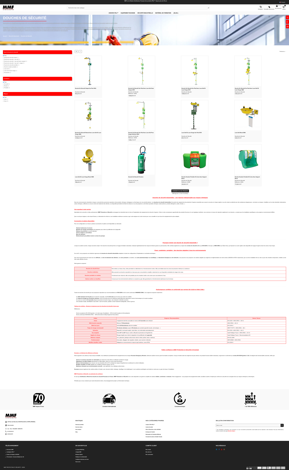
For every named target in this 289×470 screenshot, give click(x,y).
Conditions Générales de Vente (82, 459)
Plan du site (77, 461)
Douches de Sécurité (80, 92)
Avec (6, 99)
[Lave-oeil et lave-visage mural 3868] (88, 160)
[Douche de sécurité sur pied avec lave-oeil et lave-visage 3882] (248, 71)
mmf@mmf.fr (10, 434)
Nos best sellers (78, 427)
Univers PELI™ (113, 13)
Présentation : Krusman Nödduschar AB (15, 456)
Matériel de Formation (163, 13)
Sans (6, 101)
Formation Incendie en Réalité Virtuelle (154, 436)
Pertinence (282, 51)
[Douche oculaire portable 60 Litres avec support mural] (248, 160)
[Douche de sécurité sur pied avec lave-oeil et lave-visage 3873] (195, 71)
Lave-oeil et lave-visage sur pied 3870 (192, 132)
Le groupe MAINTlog (79, 449)
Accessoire (7, 72)
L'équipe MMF (78, 452)
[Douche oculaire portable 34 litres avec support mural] (195, 160)
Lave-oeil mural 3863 (240, 132)
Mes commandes (149, 454)
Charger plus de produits (180, 190)
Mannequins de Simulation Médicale (153, 434)
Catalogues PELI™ (11, 452)
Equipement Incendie (128, 13)
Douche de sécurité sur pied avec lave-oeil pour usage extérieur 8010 (141, 133)
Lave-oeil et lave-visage (10, 70)
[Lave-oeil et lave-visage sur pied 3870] (195, 115)
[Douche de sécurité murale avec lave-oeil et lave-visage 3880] (88, 115)
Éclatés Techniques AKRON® (13, 454)
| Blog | (175, 13)
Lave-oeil (7, 68)
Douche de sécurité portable (11, 65)
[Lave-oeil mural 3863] (248, 115)
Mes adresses (149, 452)
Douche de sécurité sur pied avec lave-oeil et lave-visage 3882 (247, 89)
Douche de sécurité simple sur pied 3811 (85, 88)
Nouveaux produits (79, 424)
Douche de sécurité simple (11, 57)
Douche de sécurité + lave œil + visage (14, 63)
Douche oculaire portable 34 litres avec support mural (194, 177)
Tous (5, 55)
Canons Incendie (149, 427)
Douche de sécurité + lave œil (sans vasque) (15, 61)
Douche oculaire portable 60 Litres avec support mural (247, 177)
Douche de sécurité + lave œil (12, 59)
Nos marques (78, 429)
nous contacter (85, 380)
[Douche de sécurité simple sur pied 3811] (88, 71)
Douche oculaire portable (11, 66)
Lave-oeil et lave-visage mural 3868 (84, 176)
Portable (7, 87)
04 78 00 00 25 (10, 431)
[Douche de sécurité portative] (141, 160)
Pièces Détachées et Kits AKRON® (153, 429)
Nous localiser (11, 425)
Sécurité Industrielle (145, 13)
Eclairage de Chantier (150, 432)
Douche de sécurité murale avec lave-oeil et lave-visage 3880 (88, 133)
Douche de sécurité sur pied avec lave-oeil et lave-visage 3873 (194, 89)
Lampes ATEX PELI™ (150, 424)
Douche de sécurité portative (135, 176)
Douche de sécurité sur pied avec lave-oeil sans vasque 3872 (141, 89)
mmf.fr (77, 253)
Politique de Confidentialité (81, 456)
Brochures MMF (10, 449)
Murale (6, 85)
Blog (76, 432)
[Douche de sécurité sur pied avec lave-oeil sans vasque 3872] (141, 71)
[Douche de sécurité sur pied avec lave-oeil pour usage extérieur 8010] (141, 115)
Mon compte (148, 449)
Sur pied (7, 84)
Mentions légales (231, 431)
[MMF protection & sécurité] (11, 7)
